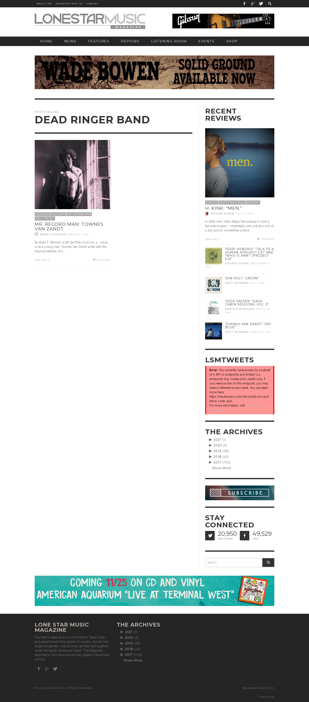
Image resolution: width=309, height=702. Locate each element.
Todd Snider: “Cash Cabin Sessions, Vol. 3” (247, 302)
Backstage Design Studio (258, 687)
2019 (217, 451)
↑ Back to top (266, 696)
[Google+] (253, 3)
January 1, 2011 (78, 234)
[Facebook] (244, 3)
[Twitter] (261, 3)
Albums (212, 202)
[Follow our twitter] (210, 535)
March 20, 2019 (260, 331)
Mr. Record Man (79, 214)
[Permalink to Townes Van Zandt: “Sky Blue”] (213, 331)
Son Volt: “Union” (242, 278)
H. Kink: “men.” (223, 208)
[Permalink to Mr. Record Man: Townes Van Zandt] (72, 177)
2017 (217, 462)
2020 (218, 445)
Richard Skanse (222, 213)
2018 (218, 457)
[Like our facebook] (244, 535)
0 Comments (103, 260)
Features (58, 214)
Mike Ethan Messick (240, 308)
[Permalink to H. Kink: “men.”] (239, 162)
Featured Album (232, 202)
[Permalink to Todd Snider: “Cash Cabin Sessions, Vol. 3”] (213, 308)
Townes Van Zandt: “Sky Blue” (248, 325)
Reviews (253, 202)
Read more (41, 260)
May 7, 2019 (257, 282)
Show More (221, 468)
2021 (217, 440)
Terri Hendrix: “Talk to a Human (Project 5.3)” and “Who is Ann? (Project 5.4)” (249, 253)
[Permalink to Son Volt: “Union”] (213, 285)
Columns (42, 214)
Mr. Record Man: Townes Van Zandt (69, 227)
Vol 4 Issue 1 (45, 218)
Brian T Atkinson (53, 234)
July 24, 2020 (245, 213)
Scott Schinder (236, 282)
